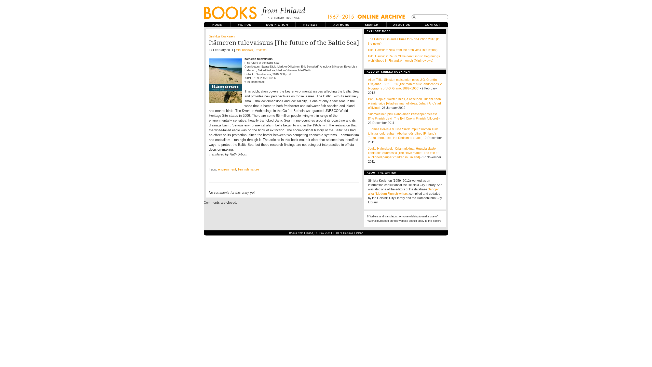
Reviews (310, 24)
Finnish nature (248, 169)
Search (371, 24)
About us (401, 24)
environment (227, 169)
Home (217, 24)
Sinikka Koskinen (222, 36)
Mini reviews (244, 50)
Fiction (244, 24)
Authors (341, 24)
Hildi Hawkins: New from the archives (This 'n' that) (403, 50)
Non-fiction (277, 24)
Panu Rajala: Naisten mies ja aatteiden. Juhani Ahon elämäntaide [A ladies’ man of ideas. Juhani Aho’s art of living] (404, 103)
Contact (433, 24)
